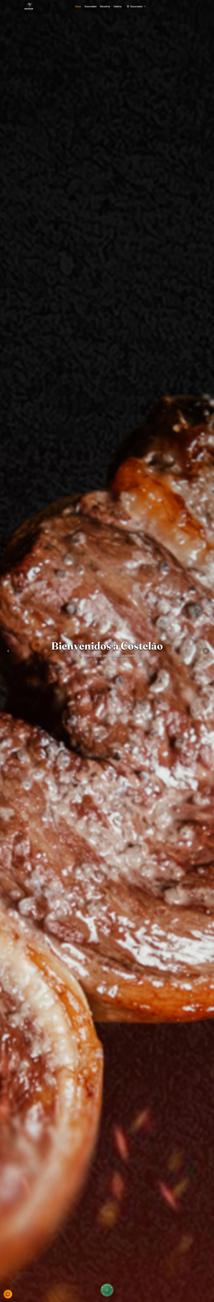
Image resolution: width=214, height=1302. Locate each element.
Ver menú (92, 663)
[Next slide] (205, 651)
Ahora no (30, 1281)
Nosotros (105, 6)
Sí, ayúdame (13, 1281)
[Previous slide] (8, 651)
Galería (117, 6)
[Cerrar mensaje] (37, 1273)
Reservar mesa (118, 663)
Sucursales (91, 6)
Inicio (78, 6)
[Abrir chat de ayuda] (7, 1294)
